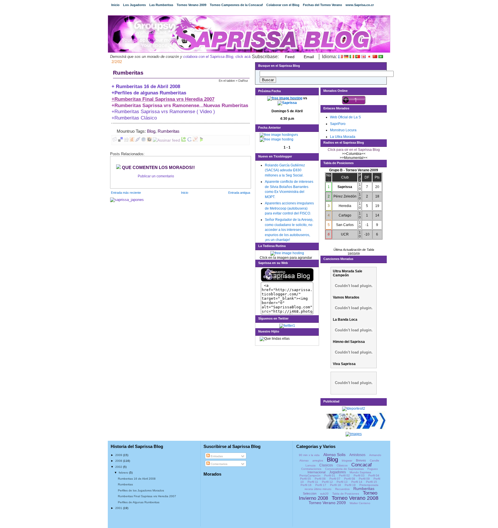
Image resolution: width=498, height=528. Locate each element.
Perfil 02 (344, 475)
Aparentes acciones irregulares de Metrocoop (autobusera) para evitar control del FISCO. (289, 208)
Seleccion (309, 493)
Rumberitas (128, 73)
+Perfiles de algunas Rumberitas (149, 93)
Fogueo (372, 468)
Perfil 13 (342, 481)
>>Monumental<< (353, 158)
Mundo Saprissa (360, 472)
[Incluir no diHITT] (132, 140)
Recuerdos (342, 489)
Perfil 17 (320, 485)
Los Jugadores (134, 5)
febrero (124, 472)
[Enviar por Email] (114, 140)
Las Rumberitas (161, 5)
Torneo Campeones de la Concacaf (236, 5)
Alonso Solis (334, 454)
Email (309, 56)
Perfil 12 (327, 481)
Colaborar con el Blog (282, 5)
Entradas (216, 456)
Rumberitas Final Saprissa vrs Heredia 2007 (147, 496)
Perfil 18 (335, 485)
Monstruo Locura (343, 130)
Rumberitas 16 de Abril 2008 (137, 478)
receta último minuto (318, 489)
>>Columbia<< (353, 154)
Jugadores (337, 472)
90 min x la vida (309, 455)
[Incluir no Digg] (126, 140)
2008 (119, 460)
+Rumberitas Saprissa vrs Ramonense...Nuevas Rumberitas (180, 105)
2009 (119, 455)
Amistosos (357, 455)
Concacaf (361, 465)
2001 (119, 508)
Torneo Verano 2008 (355, 498)
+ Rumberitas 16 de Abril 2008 (146, 86)
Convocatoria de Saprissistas (344, 468)
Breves (361, 460)
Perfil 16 (306, 485)
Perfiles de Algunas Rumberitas (138, 502)
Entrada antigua (239, 192)
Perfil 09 (364, 478)
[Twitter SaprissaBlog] (287, 326)
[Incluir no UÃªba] (149, 140)
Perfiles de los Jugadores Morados (141, 490)
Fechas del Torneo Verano (322, 5)
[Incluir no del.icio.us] (120, 140)
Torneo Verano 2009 (191, 5)
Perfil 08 (349, 478)
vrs (295, 135)
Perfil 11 (313, 481)
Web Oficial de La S (345, 117)
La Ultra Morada (342, 137)
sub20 (324, 493)
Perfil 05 (305, 478)
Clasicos (326, 465)
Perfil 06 (320, 478)
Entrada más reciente (126, 192)
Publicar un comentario (156, 176)
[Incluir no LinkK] (137, 140)
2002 (119, 466)
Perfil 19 (350, 485)
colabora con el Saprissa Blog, (208, 56)
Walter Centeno (360, 503)
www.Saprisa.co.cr (360, 5)
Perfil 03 (359, 475)
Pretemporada (368, 485)
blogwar (347, 460)
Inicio (115, 5)
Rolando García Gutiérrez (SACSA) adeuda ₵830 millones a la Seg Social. (285, 170)
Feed (290, 56)
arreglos (317, 460)
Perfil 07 (334, 478)
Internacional (316, 472)
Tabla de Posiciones (345, 493)
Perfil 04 (373, 475)
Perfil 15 (371, 481)
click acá (242, 56)
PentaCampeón (309, 475)
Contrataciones (311, 468)
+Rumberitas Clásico (134, 118)
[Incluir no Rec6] (143, 140)
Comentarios (218, 464)
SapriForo (338, 124)
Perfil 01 (329, 475)
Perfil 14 (356, 481)
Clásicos (342, 465)
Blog (151, 131)
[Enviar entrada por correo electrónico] (181, 131)
